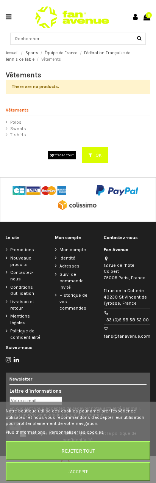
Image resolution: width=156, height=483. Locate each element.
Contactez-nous (21, 276)
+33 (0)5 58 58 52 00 (126, 320)
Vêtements (17, 110)
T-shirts (18, 134)
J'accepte (78, 471)
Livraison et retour (22, 305)
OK (97, 155)
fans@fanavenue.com (127, 336)
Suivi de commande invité (71, 281)
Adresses (69, 266)
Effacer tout (63, 155)
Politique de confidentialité (25, 334)
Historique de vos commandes (73, 302)
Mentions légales (20, 319)
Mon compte (72, 249)
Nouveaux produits (20, 261)
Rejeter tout (78, 451)
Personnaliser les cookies (76, 432)
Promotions (22, 249)
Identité (67, 258)
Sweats (18, 128)
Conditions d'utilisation (22, 290)
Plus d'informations (26, 432)
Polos (16, 122)
